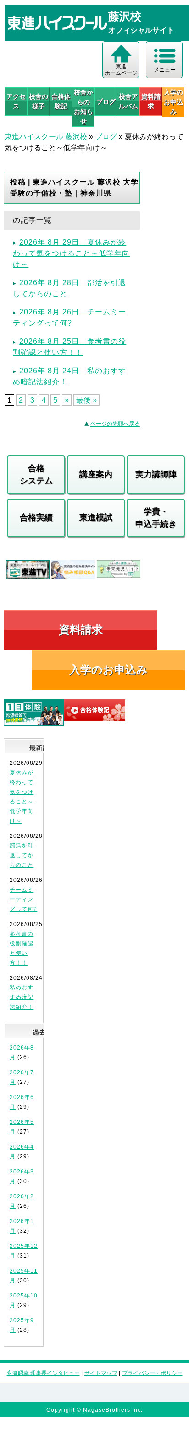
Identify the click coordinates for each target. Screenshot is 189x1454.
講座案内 (95, 474)
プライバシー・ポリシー (152, 1373)
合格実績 (36, 517)
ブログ (106, 101)
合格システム (36, 474)
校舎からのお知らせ (83, 107)
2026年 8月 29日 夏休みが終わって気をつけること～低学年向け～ (71, 253)
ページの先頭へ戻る (115, 424)
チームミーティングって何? (23, 899)
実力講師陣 (156, 474)
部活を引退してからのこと (21, 855)
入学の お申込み (173, 102)
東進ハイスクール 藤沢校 (46, 136)
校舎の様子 (38, 101)
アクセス (16, 101)
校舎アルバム (128, 101)
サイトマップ (100, 1373)
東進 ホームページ (121, 69)
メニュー (165, 70)
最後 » (86, 400)
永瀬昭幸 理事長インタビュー (43, 1373)
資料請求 (151, 101)
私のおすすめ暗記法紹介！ (21, 997)
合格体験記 (61, 101)
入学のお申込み (108, 669)
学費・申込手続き (156, 517)
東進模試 (95, 517)
